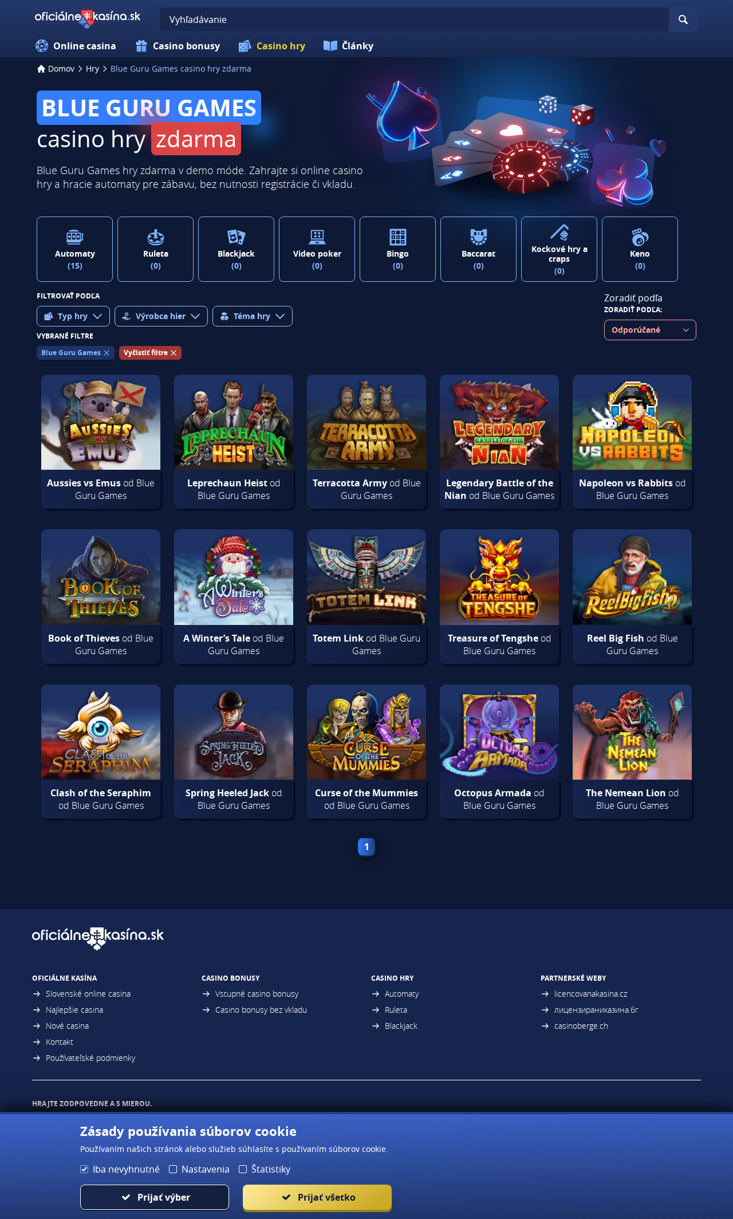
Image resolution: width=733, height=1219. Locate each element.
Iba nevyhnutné (126, 1169)
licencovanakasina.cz (590, 993)
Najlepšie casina (74, 1009)
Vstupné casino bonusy (256, 993)
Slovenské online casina (88, 993)
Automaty (402, 993)
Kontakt (59, 1041)
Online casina (84, 46)
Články (357, 46)
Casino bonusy (186, 46)
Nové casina (67, 1025)
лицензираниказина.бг (596, 1009)
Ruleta (396, 1009)
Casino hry (281, 46)
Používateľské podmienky (90, 1057)
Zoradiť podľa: (633, 309)
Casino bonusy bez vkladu (261, 1009)
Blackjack (401, 1025)
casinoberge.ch (581, 1025)
